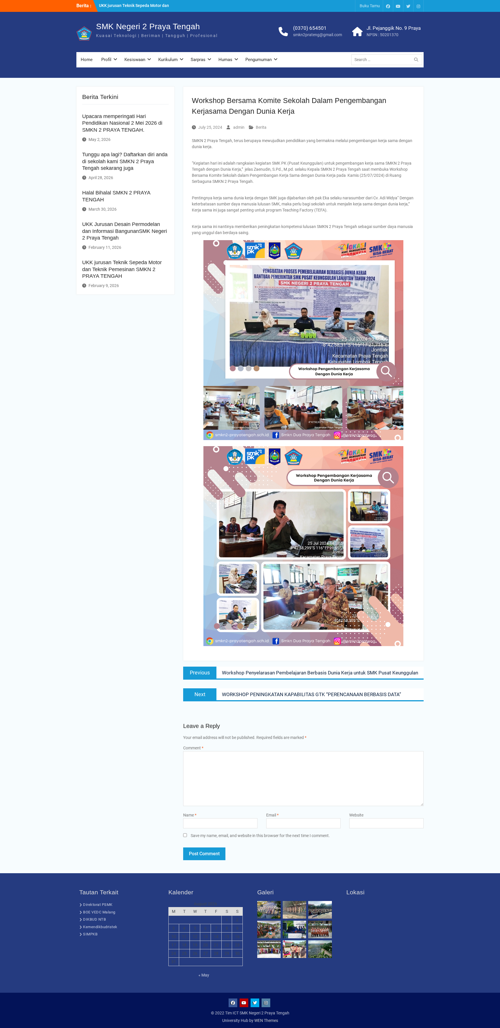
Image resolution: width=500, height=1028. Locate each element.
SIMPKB (90, 934)
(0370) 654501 (310, 28)
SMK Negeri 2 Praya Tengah (148, 26)
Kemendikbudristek (100, 927)
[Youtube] (398, 6)
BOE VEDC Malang (99, 912)
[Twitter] (408, 6)
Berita (261, 127)
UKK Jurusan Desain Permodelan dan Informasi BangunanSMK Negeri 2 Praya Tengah (124, 231)
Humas (225, 59)
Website (356, 815)
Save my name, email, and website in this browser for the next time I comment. (260, 835)
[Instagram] (418, 6)
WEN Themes (266, 1020)
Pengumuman (258, 59)
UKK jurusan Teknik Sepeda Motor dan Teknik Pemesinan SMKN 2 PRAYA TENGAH (122, 269)
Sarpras (198, 59)
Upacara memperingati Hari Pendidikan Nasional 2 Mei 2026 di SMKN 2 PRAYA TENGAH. (122, 123)
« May (203, 975)
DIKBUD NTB (94, 919)
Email (272, 815)
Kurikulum (168, 59)
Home (87, 59)
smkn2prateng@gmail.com (317, 34)
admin (239, 127)
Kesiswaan (134, 59)
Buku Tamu (370, 5)
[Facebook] (388, 6)
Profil (106, 59)
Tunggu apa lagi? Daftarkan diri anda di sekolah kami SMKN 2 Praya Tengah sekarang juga (125, 161)
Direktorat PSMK (98, 904)
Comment (193, 748)
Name (189, 815)
